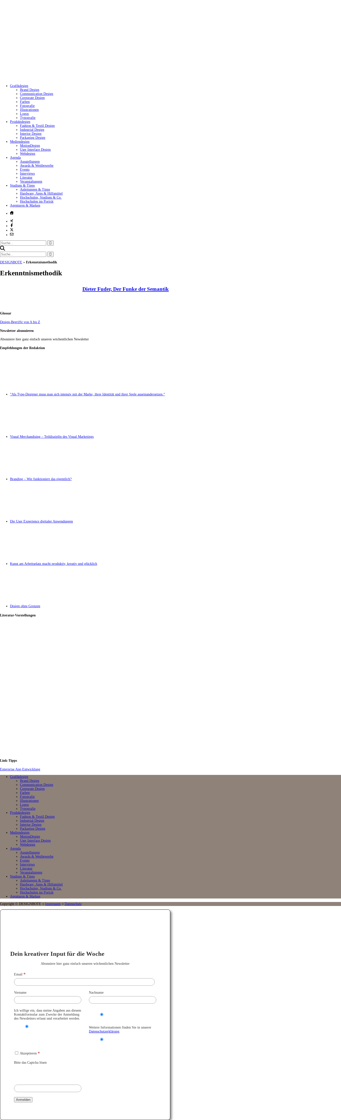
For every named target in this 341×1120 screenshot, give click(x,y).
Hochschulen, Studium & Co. (41, 197)
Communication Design (36, 94)
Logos (24, 114)
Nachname (96, 992)
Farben (25, 102)
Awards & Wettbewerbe (36, 165)
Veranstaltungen (31, 181)
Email (20, 974)
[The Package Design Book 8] (175, 688)
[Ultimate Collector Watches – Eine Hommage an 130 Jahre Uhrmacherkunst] (175, 643)
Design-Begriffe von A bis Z (20, 322)
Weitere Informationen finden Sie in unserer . (120, 1029)
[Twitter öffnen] (11, 229)
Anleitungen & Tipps (35, 189)
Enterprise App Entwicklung (20, 769)
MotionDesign (30, 146)
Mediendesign (19, 142)
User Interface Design (35, 149)
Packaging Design (32, 138)
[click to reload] (39, 1073)
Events (24, 169)
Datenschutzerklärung (104, 1031)
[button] (2, 249)
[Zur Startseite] (75, 78)
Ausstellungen (30, 161)
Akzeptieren (29, 1053)
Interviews (27, 173)
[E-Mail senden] (11, 234)
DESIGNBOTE (11, 262)
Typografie (27, 118)
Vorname (20, 992)
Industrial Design (32, 130)
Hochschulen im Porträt (36, 201)
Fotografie (27, 106)
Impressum (53, 904)
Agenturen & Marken (25, 205)
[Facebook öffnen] (11, 225)
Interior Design (30, 134)
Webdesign (27, 153)
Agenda (15, 157)
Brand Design (29, 90)
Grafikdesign (19, 86)
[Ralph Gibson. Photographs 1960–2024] (175, 733)
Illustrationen (29, 110)
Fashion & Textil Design (37, 126)
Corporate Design (32, 98)
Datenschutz (73, 904)
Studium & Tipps (22, 185)
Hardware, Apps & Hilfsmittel (41, 193)
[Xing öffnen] (11, 221)
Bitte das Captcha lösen (30, 1062)
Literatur (26, 177)
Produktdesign (20, 122)
